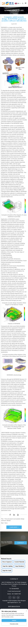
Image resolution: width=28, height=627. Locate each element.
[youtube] (18, 515)
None (6, 523)
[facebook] (10, 515)
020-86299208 (15, 588)
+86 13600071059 (16, 594)
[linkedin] (14, 515)
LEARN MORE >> (14, 527)
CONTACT (20, 543)
